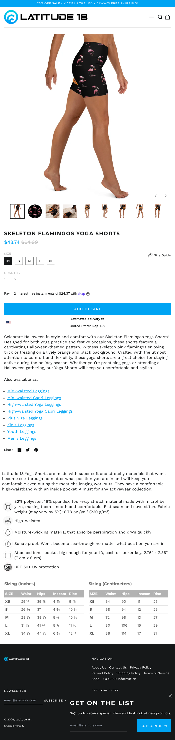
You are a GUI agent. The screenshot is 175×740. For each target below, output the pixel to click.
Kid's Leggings (20, 425)
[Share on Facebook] (20, 450)
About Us (99, 667)
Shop (96, 679)
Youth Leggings (21, 431)
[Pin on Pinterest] (36, 450)
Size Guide (162, 255)
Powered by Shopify (14, 726)
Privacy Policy (140, 667)
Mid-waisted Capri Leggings (34, 398)
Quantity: (13, 273)
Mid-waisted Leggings (28, 391)
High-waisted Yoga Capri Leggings (40, 411)
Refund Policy (102, 673)
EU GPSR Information (119, 679)
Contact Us (118, 667)
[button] (160, 17)
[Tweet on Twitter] (28, 450)
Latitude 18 (23, 719)
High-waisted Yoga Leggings (34, 404)
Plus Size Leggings (25, 418)
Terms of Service (156, 673)
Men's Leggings (21, 438)
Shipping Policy (128, 673)
